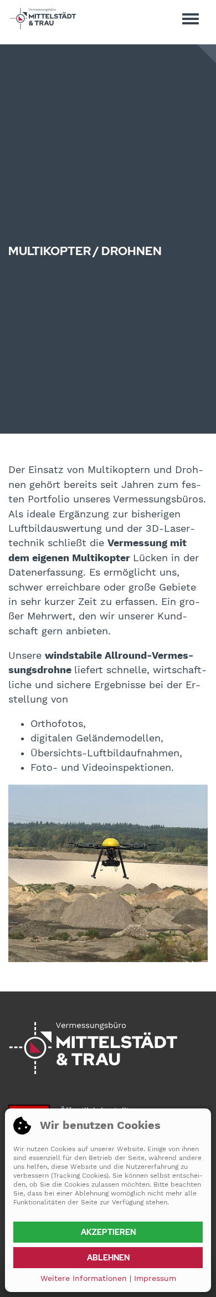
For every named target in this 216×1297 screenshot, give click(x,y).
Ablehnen (108, 1258)
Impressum (155, 1278)
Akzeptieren (108, 1232)
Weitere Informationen (83, 1278)
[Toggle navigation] (190, 18)
